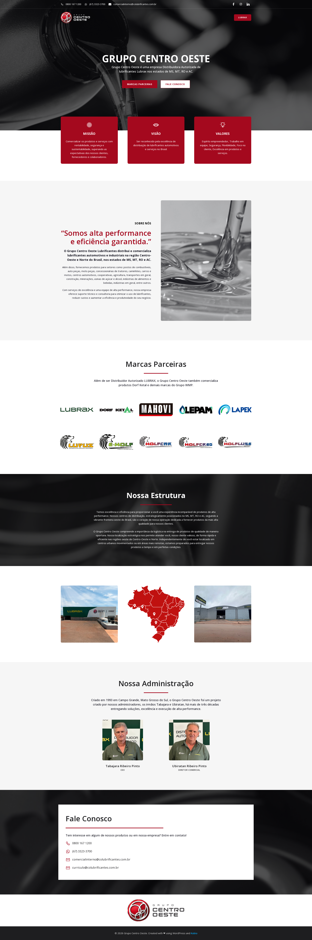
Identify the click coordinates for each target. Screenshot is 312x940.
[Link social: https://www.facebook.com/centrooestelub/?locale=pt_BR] (233, 4)
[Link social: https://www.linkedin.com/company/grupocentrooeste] (247, 4)
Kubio (194, 933)
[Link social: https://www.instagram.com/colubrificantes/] (240, 4)
